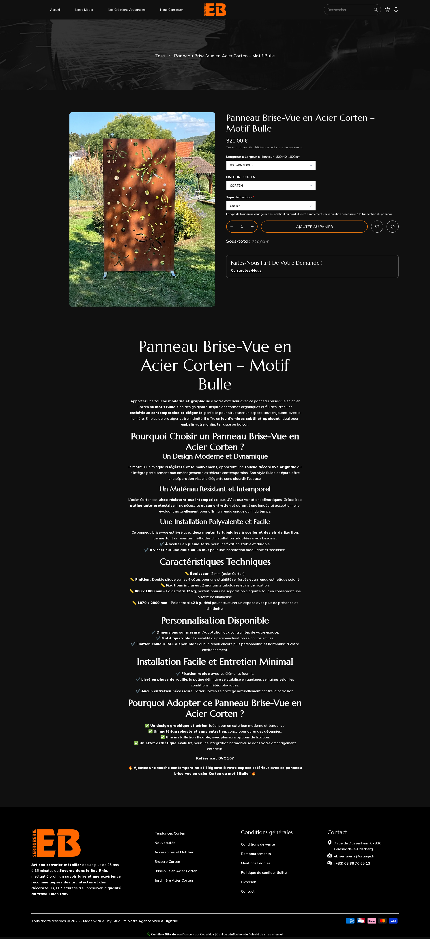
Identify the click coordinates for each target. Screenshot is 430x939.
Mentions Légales (255, 863)
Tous (160, 55)
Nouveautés (165, 842)
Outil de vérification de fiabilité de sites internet (249, 934)
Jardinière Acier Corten (174, 880)
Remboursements (256, 853)
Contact (248, 891)
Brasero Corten (167, 861)
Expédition (256, 147)
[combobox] (352, 9)
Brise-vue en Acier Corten (176, 871)
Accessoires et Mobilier (174, 852)
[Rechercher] (376, 10)
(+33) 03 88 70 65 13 (352, 863)
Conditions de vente (258, 844)
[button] (387, 9)
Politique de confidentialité (264, 872)
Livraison (248, 882)
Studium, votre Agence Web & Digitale (145, 921)
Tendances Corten (170, 833)
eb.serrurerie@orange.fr (354, 856)
